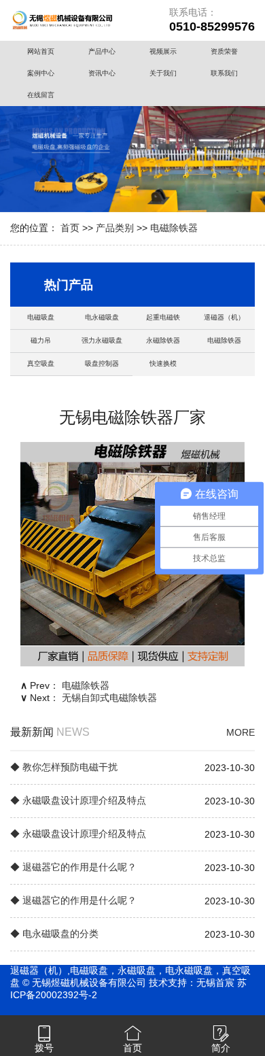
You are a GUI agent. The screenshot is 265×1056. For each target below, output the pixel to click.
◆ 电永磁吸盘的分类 (54, 933)
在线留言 (40, 95)
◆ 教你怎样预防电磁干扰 (64, 767)
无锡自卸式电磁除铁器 (109, 697)
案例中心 (40, 73)
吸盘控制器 (102, 363)
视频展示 (163, 51)
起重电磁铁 (163, 317)
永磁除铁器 (163, 340)
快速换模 (163, 363)
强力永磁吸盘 (102, 340)
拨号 (44, 1047)
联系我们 (224, 73)
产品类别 (115, 227)
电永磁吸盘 (102, 317)
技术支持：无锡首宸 (191, 982)
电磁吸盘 (40, 317)
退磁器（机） (224, 317)
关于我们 (163, 73)
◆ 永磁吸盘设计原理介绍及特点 (78, 800)
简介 (220, 1047)
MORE (240, 732)
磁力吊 (41, 340)
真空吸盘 (40, 363)
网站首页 (40, 51)
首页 (70, 227)
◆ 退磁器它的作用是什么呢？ (73, 867)
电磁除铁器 (174, 227)
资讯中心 (102, 73)
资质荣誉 (224, 51)
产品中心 (102, 51)
